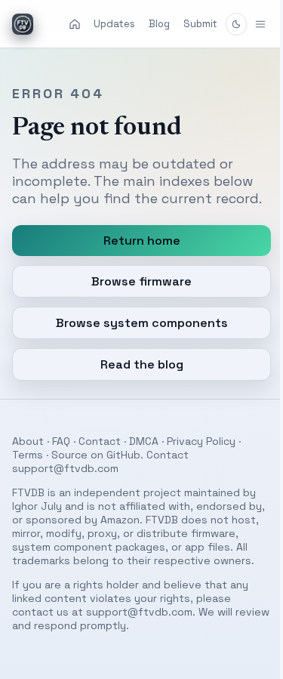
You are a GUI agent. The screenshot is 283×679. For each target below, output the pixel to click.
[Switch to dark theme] (236, 24)
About (28, 458)
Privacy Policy (201, 458)
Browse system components (136, 340)
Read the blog (135, 382)
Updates (114, 23)
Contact (99, 458)
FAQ (61, 458)
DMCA (143, 458)
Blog (159, 23)
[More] (249, 24)
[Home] (74, 24)
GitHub (123, 472)
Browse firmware (136, 299)
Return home (135, 258)
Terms (27, 472)
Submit (200, 23)
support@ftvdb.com (65, 485)
